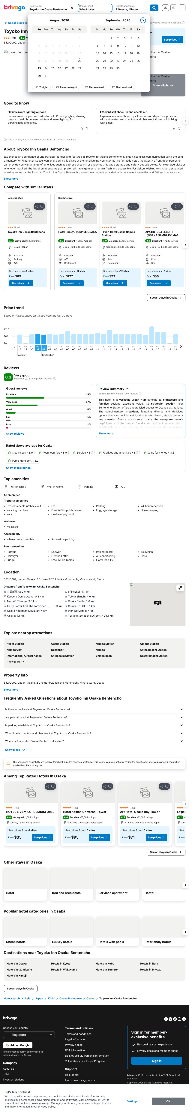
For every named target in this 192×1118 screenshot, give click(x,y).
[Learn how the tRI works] (54, 378)
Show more (11, 178)
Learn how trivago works (80, 1080)
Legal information (75, 1039)
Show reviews (15, 433)
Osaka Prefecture (70, 998)
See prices (170, 39)
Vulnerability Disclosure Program (85, 1061)
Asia (27, 998)
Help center (72, 1074)
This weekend (96, 87)
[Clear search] (71, 8)
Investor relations (13, 1079)
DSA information (75, 1050)
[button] (52, 8)
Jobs (6, 1074)
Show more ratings (18, 467)
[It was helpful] (82, 128)
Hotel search (12, 998)
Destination (36, 6)
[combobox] (52, 8)
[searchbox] (52, 9)
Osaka (90, 998)
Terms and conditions (78, 1033)
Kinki (51, 998)
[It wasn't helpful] (87, 128)
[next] (143, 20)
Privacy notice (73, 1044)
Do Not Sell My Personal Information (87, 1055)
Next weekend (124, 87)
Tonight (43, 87)
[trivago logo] (14, 8)
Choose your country (15, 1027)
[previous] (14, 347)
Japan (39, 998)
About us (8, 1068)
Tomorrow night (68, 87)
